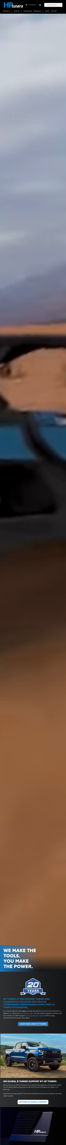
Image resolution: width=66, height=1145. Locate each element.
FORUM (47, 11)
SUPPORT (54, 11)
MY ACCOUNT (32, 5)
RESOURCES (37, 11)
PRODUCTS (6, 11)
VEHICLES (17, 11)
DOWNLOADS (27, 11)
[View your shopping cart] (40, 5)
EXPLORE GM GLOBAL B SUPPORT (33, 1102)
